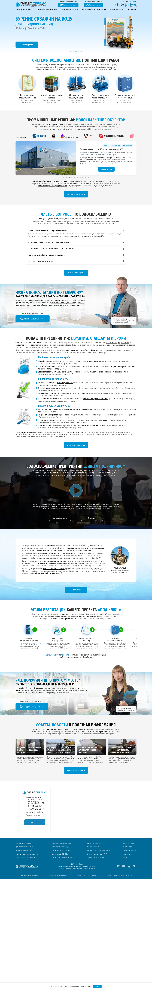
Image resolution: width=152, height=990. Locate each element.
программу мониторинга (58, 563)
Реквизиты (35, 822)
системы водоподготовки (81, 550)
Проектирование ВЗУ (94, 843)
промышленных (111, 343)
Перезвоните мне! (95, 5)
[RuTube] (118, 866)
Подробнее (88, 986)
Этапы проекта (106, 169)
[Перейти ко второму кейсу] (66, 177)
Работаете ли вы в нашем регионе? (40, 261)
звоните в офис (36, 643)
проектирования (127, 367)
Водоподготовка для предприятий (94, 9)
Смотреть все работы (76, 194)
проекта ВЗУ (84, 393)
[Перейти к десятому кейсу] (88, 177)
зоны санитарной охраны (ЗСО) (93, 426)
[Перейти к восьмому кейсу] (82, 177)
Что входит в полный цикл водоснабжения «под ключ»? (48, 242)
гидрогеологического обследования (91, 361)
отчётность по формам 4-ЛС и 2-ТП (95, 399)
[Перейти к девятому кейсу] (85, 177)
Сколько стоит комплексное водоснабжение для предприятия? (51, 249)
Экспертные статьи (129, 843)
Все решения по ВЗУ (27, 45)
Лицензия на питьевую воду (60, 847)
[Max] (133, 866)
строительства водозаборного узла (39, 305)
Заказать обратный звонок (34, 319)
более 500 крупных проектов (54, 569)
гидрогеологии (101, 367)
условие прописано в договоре (78, 184)
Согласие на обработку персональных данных (119, 876)
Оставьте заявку (52, 655)
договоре (105, 420)
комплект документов (65, 383)
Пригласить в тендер (69, 5)
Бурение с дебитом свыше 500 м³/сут (62, 857)
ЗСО (46, 563)
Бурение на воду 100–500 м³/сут (61, 854)
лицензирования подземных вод (63, 303)
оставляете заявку (24, 643)
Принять (97, 986)
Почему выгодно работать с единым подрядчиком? (46, 255)
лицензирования (113, 367)
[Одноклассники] (128, 866)
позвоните (65, 655)
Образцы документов (76, 445)
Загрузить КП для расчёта (34, 707)
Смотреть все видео (60, 518)
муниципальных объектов (25, 345)
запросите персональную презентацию (52, 186)
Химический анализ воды (95, 857)
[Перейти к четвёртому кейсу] (72, 177)
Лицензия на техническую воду (61, 843)
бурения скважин (83, 236)
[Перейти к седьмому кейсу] (80, 177)
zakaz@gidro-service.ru (35, 812)
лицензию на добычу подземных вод (78, 410)
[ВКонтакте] (123, 866)
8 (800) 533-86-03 (36, 806)
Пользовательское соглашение (57, 876)
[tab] (70, 51)
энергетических (123, 343)
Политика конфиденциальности (29, 876)
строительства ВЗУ (97, 236)
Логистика (129, 145)
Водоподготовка (119, 145)
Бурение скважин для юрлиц (47, 9)
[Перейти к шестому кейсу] (77, 177)
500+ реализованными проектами (75, 432)
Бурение (104, 145)
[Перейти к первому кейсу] (64, 177)
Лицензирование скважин (24, 9)
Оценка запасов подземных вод (26, 857)
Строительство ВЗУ (93, 847)
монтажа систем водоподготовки (66, 305)
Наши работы (127, 854)
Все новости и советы (76, 770)
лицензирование (98, 548)
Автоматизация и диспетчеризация (98, 850)
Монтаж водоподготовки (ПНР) (97, 854)
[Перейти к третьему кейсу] (69, 177)
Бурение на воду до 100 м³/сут (60, 850)
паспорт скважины (38, 563)
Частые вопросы (128, 847)
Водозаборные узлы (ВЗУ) (69, 9)
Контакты (126, 857)
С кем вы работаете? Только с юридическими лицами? (47, 231)
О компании (132, 9)
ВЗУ (110, 145)
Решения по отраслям (117, 9)
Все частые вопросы (76, 273)
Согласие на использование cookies (86, 876)
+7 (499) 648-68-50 (36, 809)
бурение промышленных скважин (77, 548)
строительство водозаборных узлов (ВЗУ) (51, 550)
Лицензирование (94, 145)
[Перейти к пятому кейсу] (74, 177)
